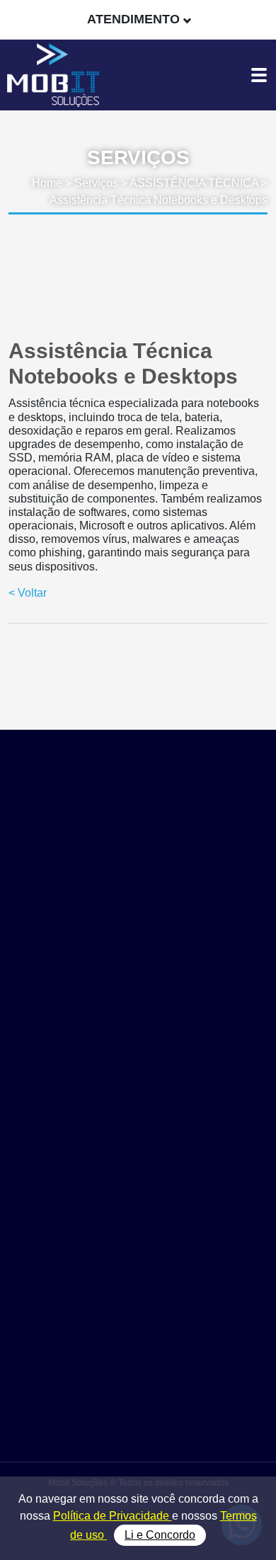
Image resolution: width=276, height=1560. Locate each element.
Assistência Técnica (138, 1284)
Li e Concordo (160, 1535)
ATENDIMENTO (133, 19)
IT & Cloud (138, 1300)
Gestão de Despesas (138, 1236)
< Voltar (27, 593)
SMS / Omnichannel (138, 1268)
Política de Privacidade (112, 1516)
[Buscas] (258, 19)
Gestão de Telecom (138, 1252)
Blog (138, 1402)
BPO (138, 1316)
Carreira (138, 1418)
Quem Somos (138, 1370)
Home (47, 183)
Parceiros (138, 1386)
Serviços (96, 183)
